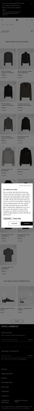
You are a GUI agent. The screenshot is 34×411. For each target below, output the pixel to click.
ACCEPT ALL (27, 223)
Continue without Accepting (25, 185)
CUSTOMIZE (14, 223)
